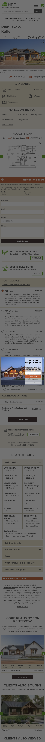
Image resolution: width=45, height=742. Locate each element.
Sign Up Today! (33, 376)
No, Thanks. (33, 382)
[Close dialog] (42, 358)
